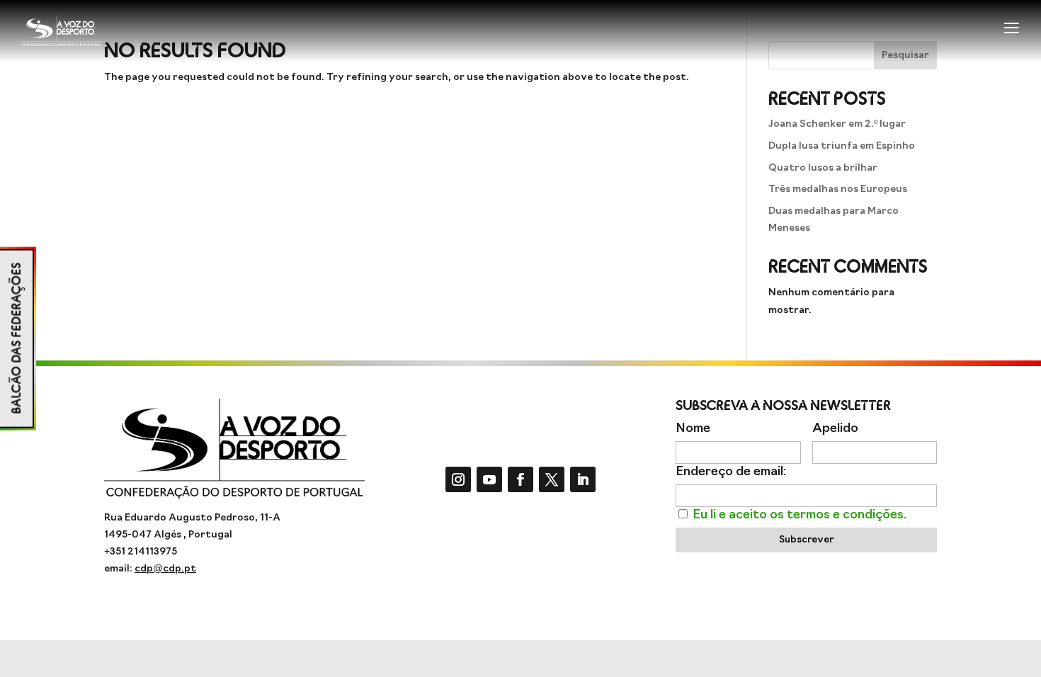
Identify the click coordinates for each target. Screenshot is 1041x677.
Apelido (835, 429)
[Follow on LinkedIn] (583, 479)
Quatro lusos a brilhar (822, 168)
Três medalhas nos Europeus (837, 189)
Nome (693, 429)
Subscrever (806, 540)
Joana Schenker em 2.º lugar (837, 124)
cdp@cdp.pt (165, 569)
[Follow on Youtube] (489, 479)
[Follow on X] (551, 479)
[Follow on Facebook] (520, 479)
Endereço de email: (731, 472)
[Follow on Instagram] (458, 479)
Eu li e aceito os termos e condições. (799, 515)
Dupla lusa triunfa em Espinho (841, 146)
